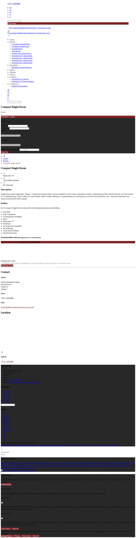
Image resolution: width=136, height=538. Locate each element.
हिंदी (2, 465)
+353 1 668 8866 (13, 3)
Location (6, 428)
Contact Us (7, 430)
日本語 (80, 465)
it (10, 17)
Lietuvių (72, 463)
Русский (114, 465)
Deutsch (6, 391)
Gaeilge (66, 463)
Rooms (5, 416)
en (11, 10)
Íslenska (40, 465)
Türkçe (61, 465)
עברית (34, 465)
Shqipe (10, 468)
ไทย (66, 465)
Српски (4, 468)
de (10, 7)
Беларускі (124, 463)
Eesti (50, 463)
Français (6, 398)
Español (6, 396)
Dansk (37, 463)
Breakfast (7, 418)
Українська (72, 465)
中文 (33, 468)
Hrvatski (13, 465)
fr (10, 14)
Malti (108, 463)
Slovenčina (27, 468)
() (10, 149)
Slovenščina (18, 468)
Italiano (6, 401)
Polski (100, 465)
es (10, 12)
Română (121, 465)
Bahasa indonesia (25, 465)
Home (5, 414)
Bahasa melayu (100, 463)
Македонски (88, 463)
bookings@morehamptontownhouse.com (17, 307)
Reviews (6, 423)
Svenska (128, 465)
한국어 (86, 465)
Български (115, 463)
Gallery (5, 421)
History (6, 425)
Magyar (7, 465)
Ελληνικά (43, 463)
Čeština (131, 463)
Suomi (59, 463)
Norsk (46, 465)
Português (93, 465)
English (6, 394)
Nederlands (53, 465)
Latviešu (79, 463)
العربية (54, 463)
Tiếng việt (107, 465)
